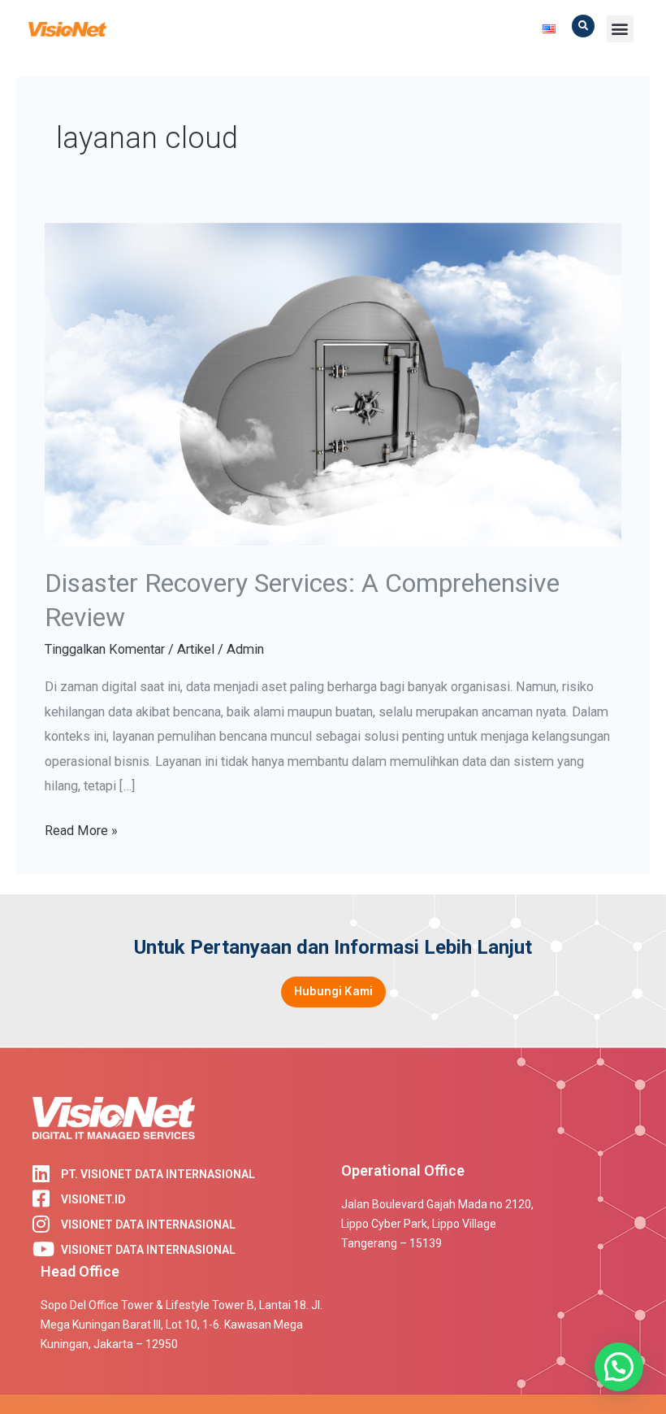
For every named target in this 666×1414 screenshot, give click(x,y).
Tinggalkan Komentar (105, 649)
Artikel (195, 649)
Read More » (81, 828)
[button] (583, 26)
